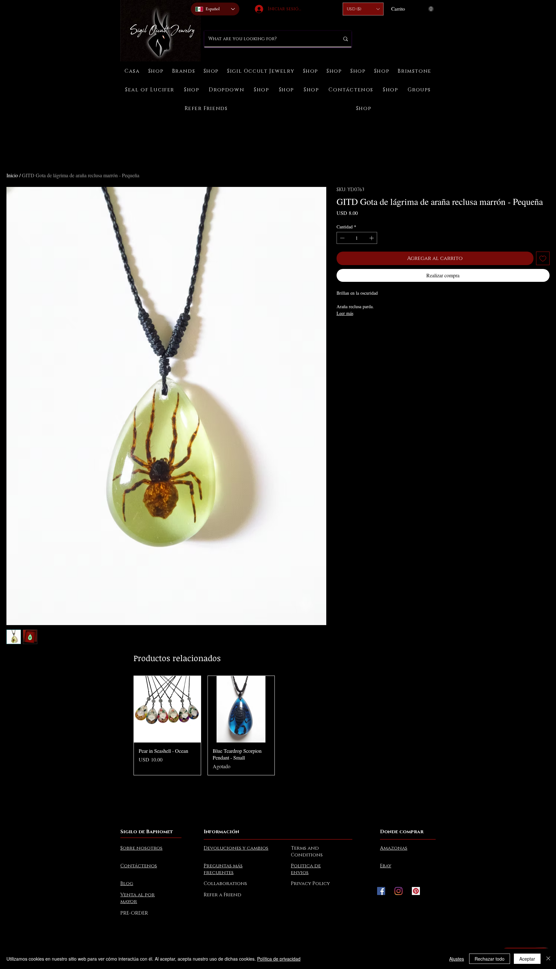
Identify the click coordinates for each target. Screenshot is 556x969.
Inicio (12, 175)
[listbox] (363, 9)
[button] (363, 9)
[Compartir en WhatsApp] (365, 331)
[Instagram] (398, 891)
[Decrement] (342, 238)
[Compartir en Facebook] (341, 331)
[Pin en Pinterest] (353, 331)
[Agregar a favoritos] (543, 258)
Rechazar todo (490, 958)
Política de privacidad (279, 958)
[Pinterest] (416, 891)
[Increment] (372, 238)
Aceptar (527, 958)
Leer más (345, 313)
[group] (278, 725)
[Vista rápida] (167, 709)
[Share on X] (377, 331)
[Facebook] (381, 891)
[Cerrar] (548, 959)
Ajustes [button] (456, 958)
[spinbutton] (357, 238)
